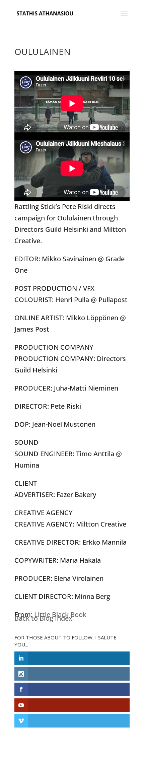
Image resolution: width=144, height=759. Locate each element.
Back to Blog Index (43, 618)
